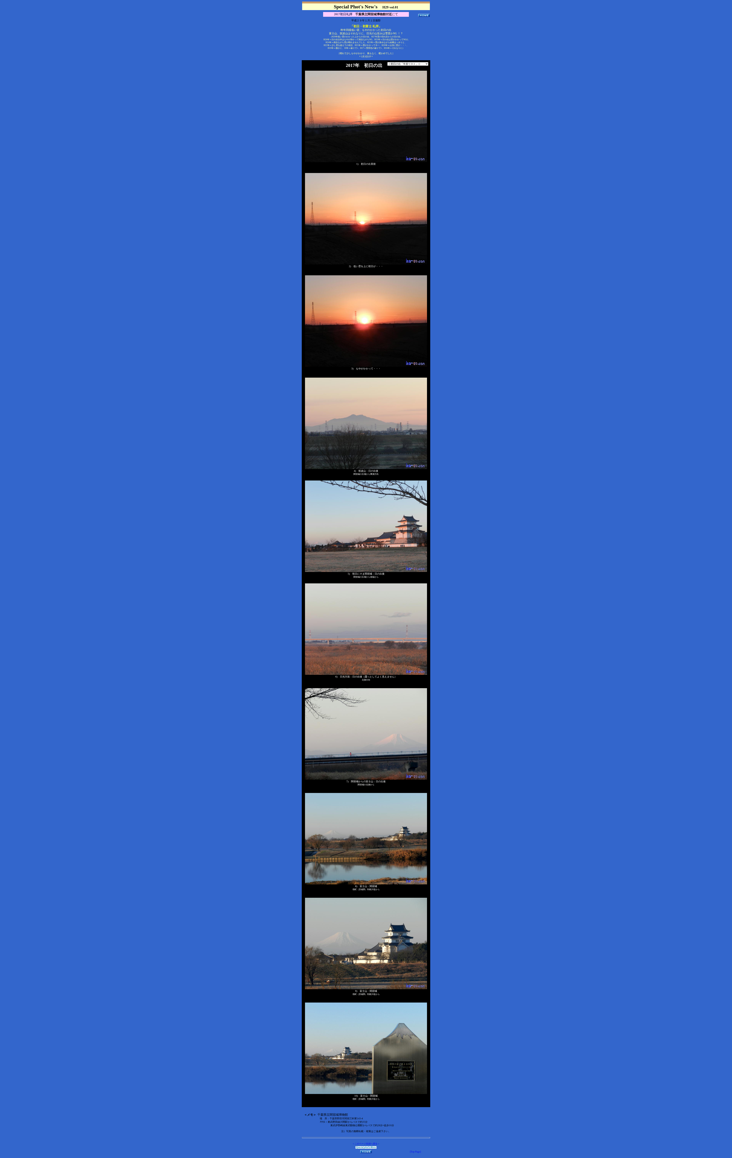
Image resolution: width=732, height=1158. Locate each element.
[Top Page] (415, 1151)
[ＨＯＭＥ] (424, 16)
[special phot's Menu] (366, 1147)
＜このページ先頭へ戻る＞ (366, 1143)
